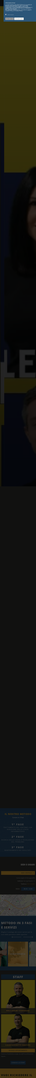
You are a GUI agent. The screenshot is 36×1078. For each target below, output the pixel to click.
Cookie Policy (9, 11)
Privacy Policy (18, 11)
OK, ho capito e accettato (19, 18)
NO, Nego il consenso (9, 18)
